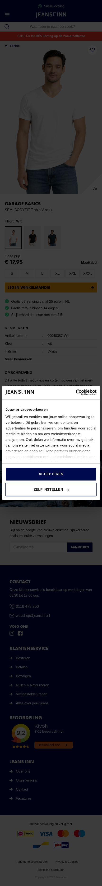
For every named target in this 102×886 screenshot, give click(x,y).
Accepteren (51, 474)
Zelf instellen (48, 489)
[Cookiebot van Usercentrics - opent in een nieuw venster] (76, 392)
